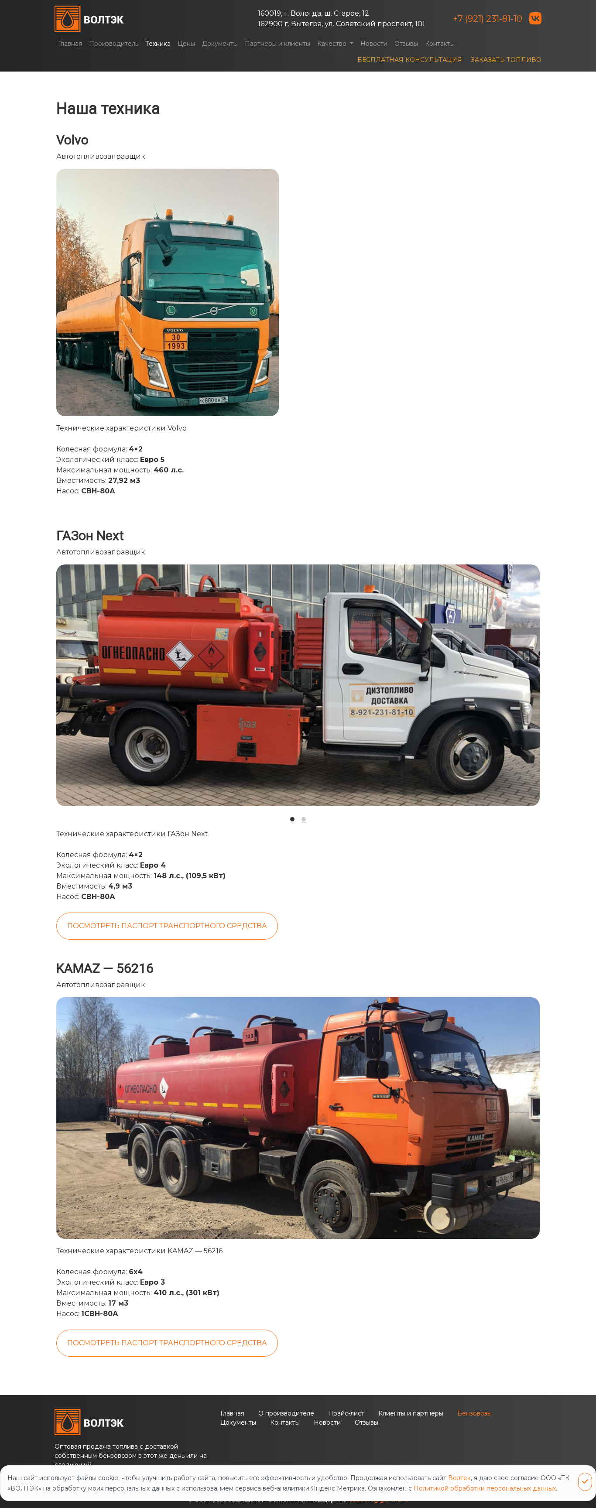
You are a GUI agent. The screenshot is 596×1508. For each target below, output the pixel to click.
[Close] (585, 1482)
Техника (158, 44)
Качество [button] (332, 44)
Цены (186, 44)
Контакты (440, 44)
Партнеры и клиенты (277, 44)
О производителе (286, 1413)
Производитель (113, 44)
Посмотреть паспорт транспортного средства (167, 926)
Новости (373, 44)
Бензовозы (474, 1413)
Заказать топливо (506, 60)
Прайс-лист (346, 1413)
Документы (220, 44)
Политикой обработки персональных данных (485, 1488)
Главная (70, 44)
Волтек (459, 1478)
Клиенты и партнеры (410, 1413)
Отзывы (406, 44)
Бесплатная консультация (409, 60)
